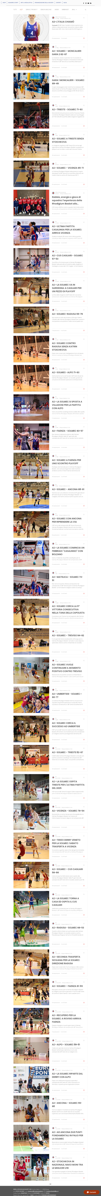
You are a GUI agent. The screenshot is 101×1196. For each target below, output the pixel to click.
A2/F (21, 10)
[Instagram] (86, 3)
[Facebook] (83, 3)
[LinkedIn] (90, 3)
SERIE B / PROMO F (31, 10)
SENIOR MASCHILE (45, 10)
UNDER (57, 10)
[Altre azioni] (84, 18)
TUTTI (15, 10)
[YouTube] (88, 3)
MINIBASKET (65, 10)
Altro (73, 10)
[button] (85, 10)
